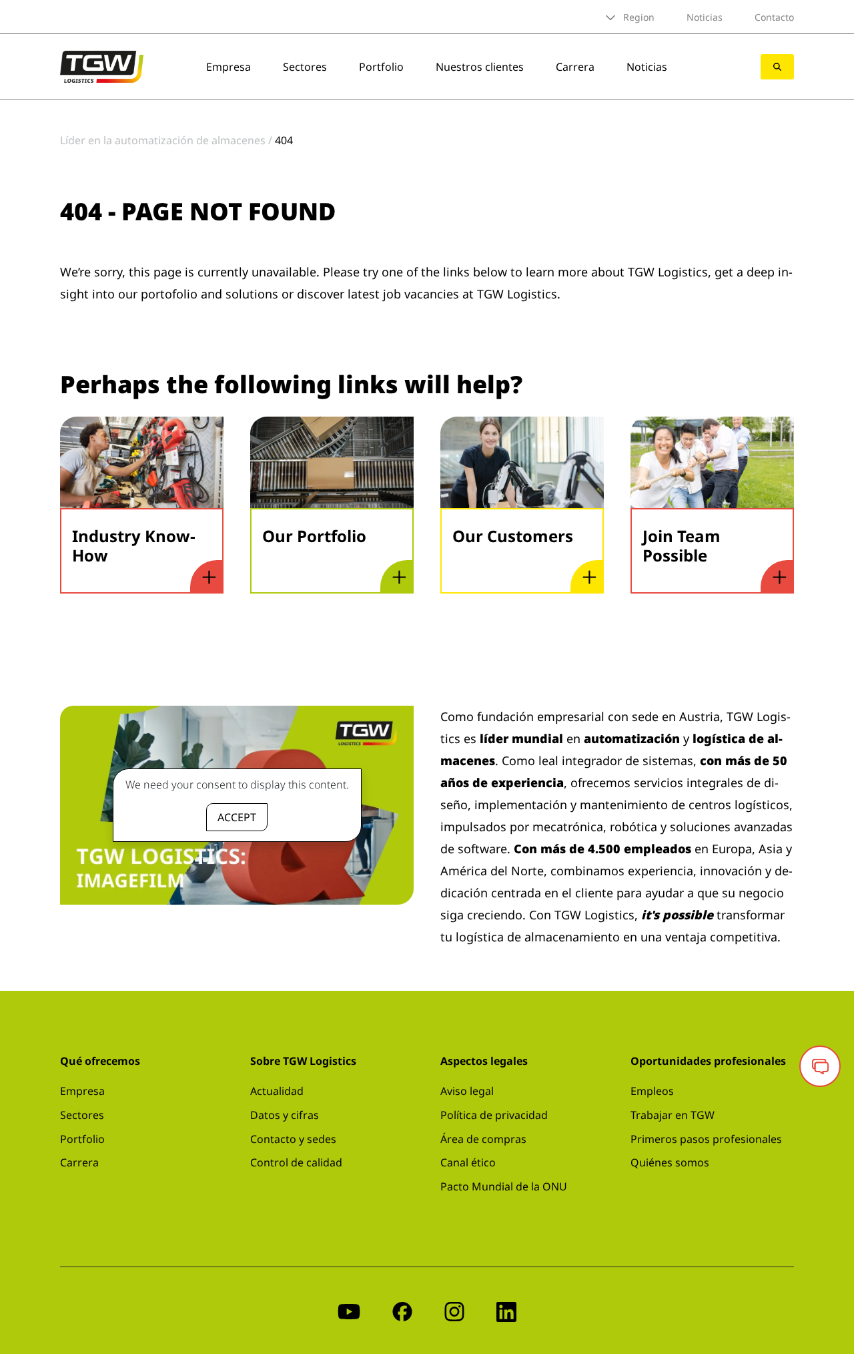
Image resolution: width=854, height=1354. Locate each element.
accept (237, 817)
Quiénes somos (669, 1162)
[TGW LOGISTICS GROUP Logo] (101, 65)
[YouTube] (349, 1310)
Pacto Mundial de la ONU (503, 1186)
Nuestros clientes (480, 66)
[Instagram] (454, 1310)
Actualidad (277, 1091)
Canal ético (468, 1162)
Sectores (305, 66)
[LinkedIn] (506, 1310)
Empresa (228, 66)
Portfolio (381, 66)
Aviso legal (467, 1091)
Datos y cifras (284, 1115)
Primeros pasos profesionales (706, 1139)
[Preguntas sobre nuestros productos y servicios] (820, 1066)
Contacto (774, 17)
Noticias (705, 17)
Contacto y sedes (293, 1139)
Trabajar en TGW (672, 1115)
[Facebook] (402, 1310)
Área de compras (483, 1139)
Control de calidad (296, 1162)
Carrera (575, 66)
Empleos (652, 1091)
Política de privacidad (494, 1115)
